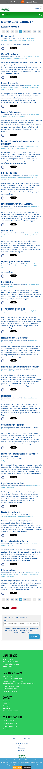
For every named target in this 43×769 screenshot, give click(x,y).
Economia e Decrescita (14, 40)
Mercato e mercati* (8, 36)
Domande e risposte (10, 726)
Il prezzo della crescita (9, 83)
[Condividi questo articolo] (5, 48)
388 (25, 31)
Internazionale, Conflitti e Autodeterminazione (19, 684)
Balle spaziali (6, 395)
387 (21, 31)
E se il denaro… (7, 281)
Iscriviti (34, 636)
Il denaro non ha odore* (9, 570)
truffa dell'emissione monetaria (12, 424)
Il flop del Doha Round (9, 173)
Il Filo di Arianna (8, 666)
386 (16, 31)
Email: (5, 620)
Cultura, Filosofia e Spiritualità (31, 57)
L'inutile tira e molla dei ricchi (12, 512)
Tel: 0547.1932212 (9, 721)
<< (3, 31)
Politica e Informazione (8, 89)
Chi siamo (6, 701)
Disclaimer (21, 748)
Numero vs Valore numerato (11, 112)
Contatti (5, 703)
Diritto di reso (21, 746)
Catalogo (6, 706)
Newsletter (7, 708)
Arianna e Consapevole (11, 664)
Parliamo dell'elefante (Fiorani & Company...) (17, 203)
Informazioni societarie (21, 743)
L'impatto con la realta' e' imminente (14, 337)
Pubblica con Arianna (10, 711)
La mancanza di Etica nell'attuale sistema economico (20, 366)
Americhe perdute (7, 230)
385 (12, 31)
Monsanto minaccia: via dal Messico (14, 541)
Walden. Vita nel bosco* (9, 54)
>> (39, 31)
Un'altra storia (8, 659)
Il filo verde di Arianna (10, 661)
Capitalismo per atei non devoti (12, 483)
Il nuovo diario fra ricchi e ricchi (13, 308)
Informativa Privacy (23, 630)
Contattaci (6, 729)
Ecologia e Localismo (28, 40)
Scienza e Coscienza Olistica (13, 679)
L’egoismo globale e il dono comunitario (15, 261)
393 (34, 31)
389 (29, 31)
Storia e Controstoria (10, 676)
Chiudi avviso (27, 767)
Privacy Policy (17, 767)
